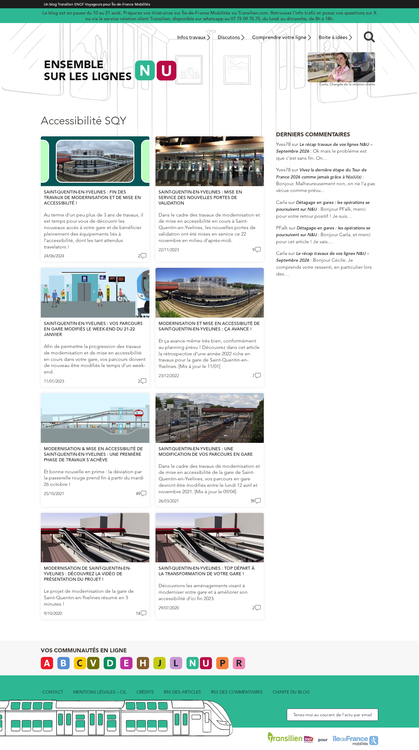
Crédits (145, 692)
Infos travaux (191, 37)
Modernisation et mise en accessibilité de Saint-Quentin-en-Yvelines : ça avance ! (209, 326)
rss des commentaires (237, 692)
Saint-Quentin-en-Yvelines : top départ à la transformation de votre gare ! (207, 570)
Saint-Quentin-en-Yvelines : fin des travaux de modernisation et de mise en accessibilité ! (92, 197)
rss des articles (182, 692)
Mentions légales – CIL (99, 692)
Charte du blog (291, 692)
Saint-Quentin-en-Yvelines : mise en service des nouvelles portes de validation (200, 197)
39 (252, 501)
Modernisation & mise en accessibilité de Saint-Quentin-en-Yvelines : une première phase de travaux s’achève (93, 454)
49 (138, 493)
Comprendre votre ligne (279, 37)
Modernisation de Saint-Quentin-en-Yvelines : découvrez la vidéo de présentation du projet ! (87, 573)
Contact (52, 692)
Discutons (229, 37)
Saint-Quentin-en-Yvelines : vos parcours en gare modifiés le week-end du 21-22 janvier (93, 329)
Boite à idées (333, 37)
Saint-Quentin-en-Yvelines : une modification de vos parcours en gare (206, 451)
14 (138, 613)
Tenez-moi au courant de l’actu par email (332, 714)
